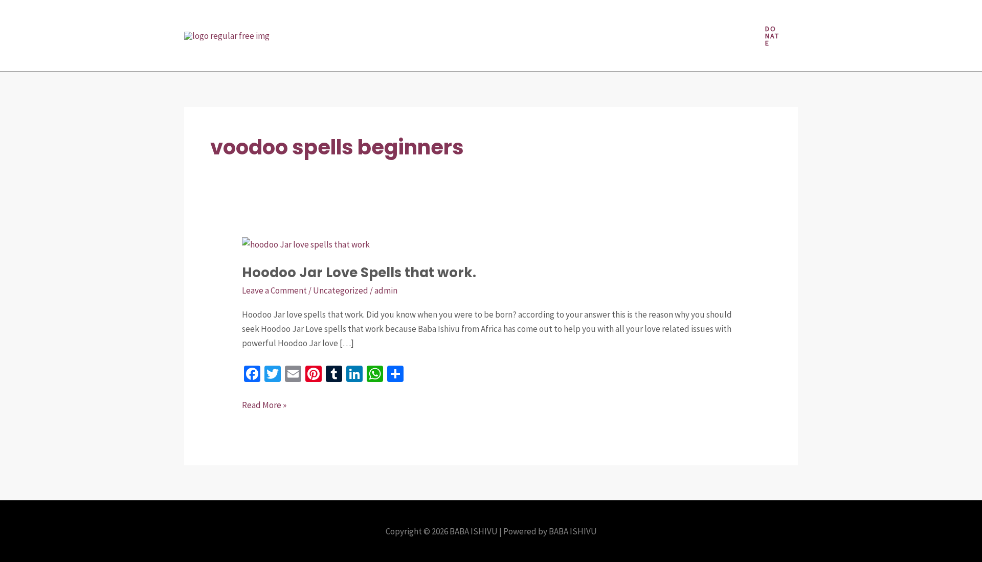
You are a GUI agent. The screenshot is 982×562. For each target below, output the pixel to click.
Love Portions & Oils (507, 18)
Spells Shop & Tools (333, 53)
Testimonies (410, 53)
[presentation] (448, 18)
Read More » (264, 404)
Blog (394, 18)
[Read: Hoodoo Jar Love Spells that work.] (306, 243)
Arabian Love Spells (333, 18)
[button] (772, 35)
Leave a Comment (274, 290)
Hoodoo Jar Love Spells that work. (359, 272)
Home (431, 18)
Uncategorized (340, 290)
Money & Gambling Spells (667, 18)
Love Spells (582, 18)
